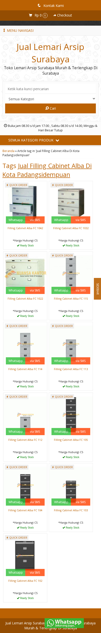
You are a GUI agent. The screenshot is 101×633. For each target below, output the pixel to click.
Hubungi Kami (26, 245)
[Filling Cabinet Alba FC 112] (25, 414)
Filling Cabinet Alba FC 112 (25, 440)
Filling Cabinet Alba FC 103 (71, 510)
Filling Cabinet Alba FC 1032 (70, 228)
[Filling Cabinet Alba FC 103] (71, 485)
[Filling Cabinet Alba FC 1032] (71, 203)
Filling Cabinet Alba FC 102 (25, 580)
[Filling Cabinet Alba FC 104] (25, 485)
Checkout (64, 15)
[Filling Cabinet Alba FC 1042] (25, 203)
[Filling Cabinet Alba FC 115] (71, 273)
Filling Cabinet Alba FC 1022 (25, 298)
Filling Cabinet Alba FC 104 (25, 510)
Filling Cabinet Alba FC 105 (71, 440)
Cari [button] (52, 108)
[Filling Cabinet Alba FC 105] (71, 414)
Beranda (8, 151)
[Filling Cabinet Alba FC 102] (25, 555)
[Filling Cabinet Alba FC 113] (71, 343)
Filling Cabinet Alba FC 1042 (25, 228)
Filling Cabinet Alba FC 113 (71, 369)
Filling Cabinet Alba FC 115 (71, 298)
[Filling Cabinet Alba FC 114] (25, 343)
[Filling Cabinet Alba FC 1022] (25, 273)
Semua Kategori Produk (31, 140)
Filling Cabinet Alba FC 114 (25, 369)
